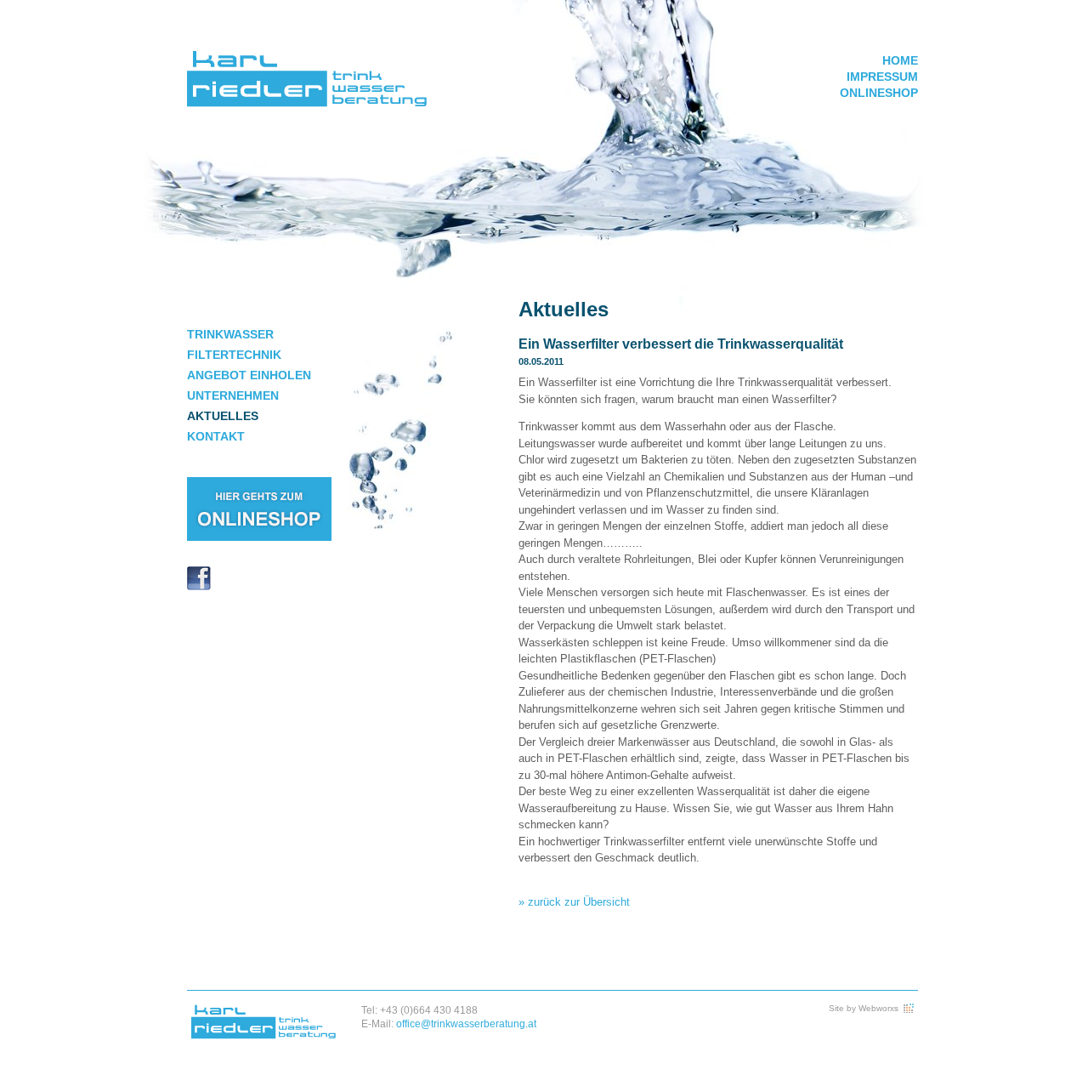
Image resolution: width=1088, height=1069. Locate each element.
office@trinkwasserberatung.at (466, 1024)
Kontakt (216, 436)
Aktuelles (222, 416)
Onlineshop (879, 93)
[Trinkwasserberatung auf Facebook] (199, 586)
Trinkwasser (230, 334)
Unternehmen (233, 395)
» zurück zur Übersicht (574, 902)
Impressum (882, 76)
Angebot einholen (249, 375)
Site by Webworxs (863, 1008)
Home (900, 60)
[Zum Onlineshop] (259, 537)
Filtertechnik (234, 354)
